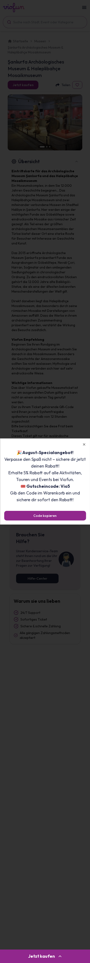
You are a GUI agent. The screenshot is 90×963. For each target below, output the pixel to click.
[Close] (84, 444)
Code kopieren (45, 516)
